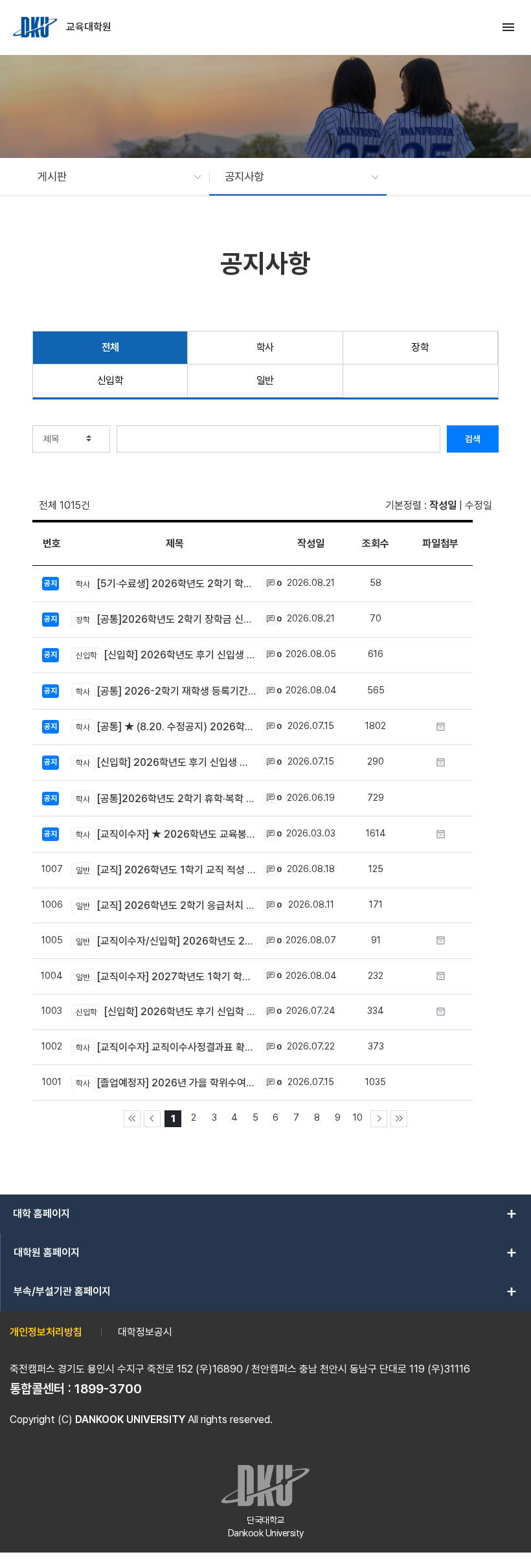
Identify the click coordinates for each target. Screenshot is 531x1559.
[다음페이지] (378, 1118)
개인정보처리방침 (46, 1332)
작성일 (443, 505)
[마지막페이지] (398, 1118)
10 (358, 1117)
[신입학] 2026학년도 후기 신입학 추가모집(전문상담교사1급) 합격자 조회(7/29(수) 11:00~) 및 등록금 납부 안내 (166, 1011)
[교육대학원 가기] (36, 27)
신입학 (110, 380)
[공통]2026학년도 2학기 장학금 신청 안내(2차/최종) (166, 619)
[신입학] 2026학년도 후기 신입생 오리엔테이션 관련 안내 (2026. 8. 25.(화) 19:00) (166, 762)
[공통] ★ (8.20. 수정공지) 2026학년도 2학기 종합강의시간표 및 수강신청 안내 (166, 727)
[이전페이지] (152, 1118)
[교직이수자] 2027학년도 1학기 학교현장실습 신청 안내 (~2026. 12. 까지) (166, 976)
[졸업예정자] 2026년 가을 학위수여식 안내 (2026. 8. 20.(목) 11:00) (166, 1083)
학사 (265, 347)
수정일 (478, 505)
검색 (472, 439)
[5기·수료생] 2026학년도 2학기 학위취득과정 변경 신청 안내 (166, 584)
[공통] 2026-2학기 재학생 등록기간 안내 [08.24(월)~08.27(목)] (166, 691)
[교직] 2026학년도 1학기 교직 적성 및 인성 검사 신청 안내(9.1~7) (166, 870)
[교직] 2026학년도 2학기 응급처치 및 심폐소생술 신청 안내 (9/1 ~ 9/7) (166, 905)
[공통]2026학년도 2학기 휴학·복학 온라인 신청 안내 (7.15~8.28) (166, 798)
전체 (110, 347)
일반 (265, 380)
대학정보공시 (145, 1332)
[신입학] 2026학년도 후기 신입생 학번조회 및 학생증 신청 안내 (166, 655)
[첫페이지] (132, 1118)
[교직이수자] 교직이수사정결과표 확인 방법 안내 (166, 1047)
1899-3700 (108, 1388)
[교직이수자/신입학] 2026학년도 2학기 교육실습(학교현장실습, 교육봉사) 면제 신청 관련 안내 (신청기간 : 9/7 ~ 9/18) (166, 941)
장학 (420, 347)
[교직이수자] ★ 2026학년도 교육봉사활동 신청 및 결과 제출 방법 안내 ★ (166, 834)
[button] (113, 177)
